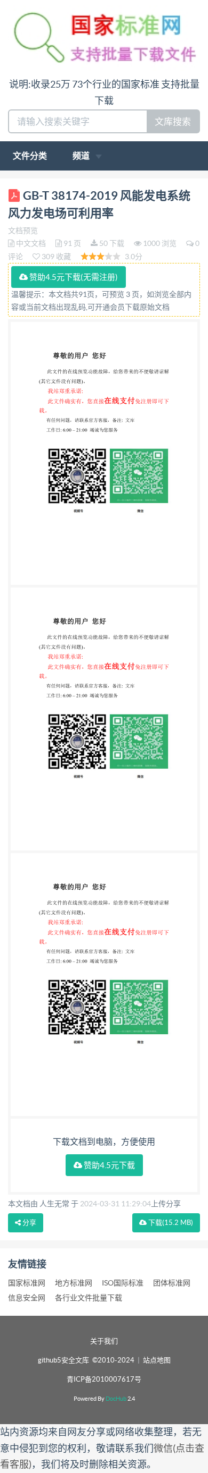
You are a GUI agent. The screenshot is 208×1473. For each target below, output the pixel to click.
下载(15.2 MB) (170, 1223)
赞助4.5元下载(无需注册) (73, 277)
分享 (28, 1223)
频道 (82, 155)
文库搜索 (173, 121)
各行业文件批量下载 (88, 1297)
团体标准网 (171, 1283)
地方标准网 (73, 1283)
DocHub (116, 1398)
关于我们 (104, 1341)
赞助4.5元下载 (108, 1165)
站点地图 (157, 1360)
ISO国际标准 (122, 1283)
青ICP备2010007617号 (104, 1379)
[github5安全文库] (104, 37)
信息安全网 (26, 1297)
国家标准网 (26, 1283)
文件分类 (30, 155)
